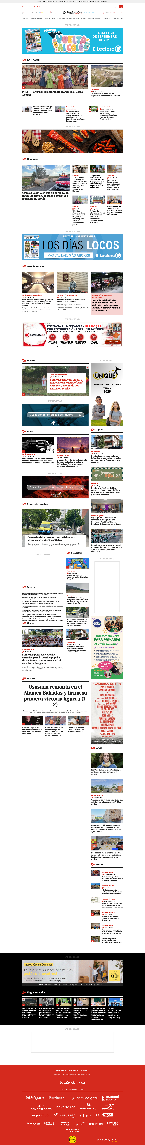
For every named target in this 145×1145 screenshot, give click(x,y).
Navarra (69, 18)
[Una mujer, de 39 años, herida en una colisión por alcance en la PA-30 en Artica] (107, 786)
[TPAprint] (96, 1123)
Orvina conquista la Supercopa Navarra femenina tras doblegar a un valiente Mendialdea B (112, 940)
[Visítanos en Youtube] (37, 6)
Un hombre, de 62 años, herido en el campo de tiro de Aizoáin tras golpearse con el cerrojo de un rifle (77, 600)
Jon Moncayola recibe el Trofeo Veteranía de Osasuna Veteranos (77, 730)
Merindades (61, 18)
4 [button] (56, 395)
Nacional (76, 18)
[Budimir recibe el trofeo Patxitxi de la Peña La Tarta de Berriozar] (95, 913)
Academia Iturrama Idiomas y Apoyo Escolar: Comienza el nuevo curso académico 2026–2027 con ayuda (63, 1013)
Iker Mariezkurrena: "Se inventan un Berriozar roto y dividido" (71, 300)
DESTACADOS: (41, 1)
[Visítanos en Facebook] (22, 6)
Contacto (76, 1070)
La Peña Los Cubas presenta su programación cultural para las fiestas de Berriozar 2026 (108, 115)
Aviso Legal (57, 1074)
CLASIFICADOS (91, 1)
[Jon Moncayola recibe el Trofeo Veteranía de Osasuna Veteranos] (78, 720)
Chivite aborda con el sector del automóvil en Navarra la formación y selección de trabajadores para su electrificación (41, 615)
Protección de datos (84, 1074)
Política (83, 18)
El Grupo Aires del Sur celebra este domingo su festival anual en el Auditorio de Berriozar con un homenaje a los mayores (72, 463)
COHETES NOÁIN (61, 1)
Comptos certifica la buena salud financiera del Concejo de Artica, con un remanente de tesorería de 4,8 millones (106, 828)
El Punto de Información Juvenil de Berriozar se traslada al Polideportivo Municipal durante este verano (97, 217)
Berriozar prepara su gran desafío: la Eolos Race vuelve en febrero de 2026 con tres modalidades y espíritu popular (112, 931)
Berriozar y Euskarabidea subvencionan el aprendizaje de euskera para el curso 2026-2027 (113, 185)
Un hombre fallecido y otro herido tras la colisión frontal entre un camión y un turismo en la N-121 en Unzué (42, 593)
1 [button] (49, 395)
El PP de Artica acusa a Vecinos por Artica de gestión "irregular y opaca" (106, 772)
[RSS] (39, 6)
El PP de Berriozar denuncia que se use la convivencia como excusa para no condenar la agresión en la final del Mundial (37, 302)
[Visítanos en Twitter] (25, 6)
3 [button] (54, 395)
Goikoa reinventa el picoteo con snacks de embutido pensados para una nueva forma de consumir (29, 1013)
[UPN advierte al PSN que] (27, 109)
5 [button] (59, 395)
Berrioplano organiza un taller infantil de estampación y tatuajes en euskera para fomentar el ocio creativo (106, 459)
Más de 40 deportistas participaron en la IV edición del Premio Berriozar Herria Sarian (112, 891)
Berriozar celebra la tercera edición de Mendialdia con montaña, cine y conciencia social (112, 905)
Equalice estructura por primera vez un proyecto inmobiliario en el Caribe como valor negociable (81, 1013)
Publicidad (84, 1070)
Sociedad (91, 18)
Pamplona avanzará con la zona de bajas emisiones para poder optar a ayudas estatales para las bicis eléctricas (106, 548)
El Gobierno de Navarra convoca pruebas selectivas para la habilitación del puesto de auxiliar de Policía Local (40, 602)
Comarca (40, 18)
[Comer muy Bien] (65, 1123)
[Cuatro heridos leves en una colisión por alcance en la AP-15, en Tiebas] (55, 528)
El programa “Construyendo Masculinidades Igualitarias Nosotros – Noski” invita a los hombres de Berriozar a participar (106, 521)
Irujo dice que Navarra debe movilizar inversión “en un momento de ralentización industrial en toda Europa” (42, 611)
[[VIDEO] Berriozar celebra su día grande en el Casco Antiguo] (55, 77)
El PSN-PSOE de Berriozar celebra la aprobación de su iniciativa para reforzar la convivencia (75, 117)
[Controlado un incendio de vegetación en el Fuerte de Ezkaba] (107, 76)
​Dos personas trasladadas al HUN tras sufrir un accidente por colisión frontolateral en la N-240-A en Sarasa (77, 622)
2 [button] (51, 395)
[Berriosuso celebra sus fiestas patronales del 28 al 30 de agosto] (77, 563)
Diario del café (118, 18)
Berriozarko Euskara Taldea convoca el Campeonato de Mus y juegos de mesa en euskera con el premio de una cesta (105, 491)
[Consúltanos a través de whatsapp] (32, 6)
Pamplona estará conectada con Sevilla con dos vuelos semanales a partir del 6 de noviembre (39, 598)
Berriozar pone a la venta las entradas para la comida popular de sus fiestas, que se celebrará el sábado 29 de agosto (41, 659)
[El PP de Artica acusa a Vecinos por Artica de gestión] (107, 760)
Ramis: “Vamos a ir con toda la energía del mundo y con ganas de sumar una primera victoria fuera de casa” (54, 731)
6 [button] (62, 395)
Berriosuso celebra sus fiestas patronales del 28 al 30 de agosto (77, 577)
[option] (72, 12)
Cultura (97, 18)
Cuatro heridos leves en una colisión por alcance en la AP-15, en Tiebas (51, 539)
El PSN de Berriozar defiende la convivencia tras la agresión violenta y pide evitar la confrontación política (79, 217)
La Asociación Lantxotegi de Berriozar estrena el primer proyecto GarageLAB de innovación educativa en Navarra (79, 184)
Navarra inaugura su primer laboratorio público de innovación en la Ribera (42, 606)
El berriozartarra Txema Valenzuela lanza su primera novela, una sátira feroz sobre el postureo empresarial (38, 461)
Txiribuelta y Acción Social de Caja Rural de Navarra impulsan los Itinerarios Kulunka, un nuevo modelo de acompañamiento (98, 1014)
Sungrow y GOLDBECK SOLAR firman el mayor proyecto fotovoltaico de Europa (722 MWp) (114, 1013)
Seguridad (72, 1074)
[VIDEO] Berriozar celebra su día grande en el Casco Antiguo (52, 93)
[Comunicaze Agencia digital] (72, 1082)
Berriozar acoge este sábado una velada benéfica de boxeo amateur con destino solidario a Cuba (112, 878)
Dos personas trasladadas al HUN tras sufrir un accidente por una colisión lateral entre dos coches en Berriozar (97, 181)
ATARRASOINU (71, 1)
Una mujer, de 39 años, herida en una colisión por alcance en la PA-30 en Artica (107, 802)
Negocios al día (50, 18)
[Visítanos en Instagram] (27, 6)
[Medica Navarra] (49, 1123)
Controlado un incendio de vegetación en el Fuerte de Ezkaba (105, 95)
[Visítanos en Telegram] (34, 6)
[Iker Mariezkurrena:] (72, 282)
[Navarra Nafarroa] (72, 1130)
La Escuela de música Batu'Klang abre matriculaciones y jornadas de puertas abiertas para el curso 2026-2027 (46, 1013)
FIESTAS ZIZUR (51, 1)
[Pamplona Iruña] (111, 1123)
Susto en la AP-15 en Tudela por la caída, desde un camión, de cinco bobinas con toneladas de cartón (45, 195)
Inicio (58, 1070)
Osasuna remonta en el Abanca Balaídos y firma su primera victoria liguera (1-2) (55, 695)
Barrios (33, 18)
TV (110, 18)
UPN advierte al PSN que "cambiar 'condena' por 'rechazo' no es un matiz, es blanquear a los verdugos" (43, 110)
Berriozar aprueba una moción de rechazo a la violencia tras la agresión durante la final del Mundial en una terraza (106, 305)
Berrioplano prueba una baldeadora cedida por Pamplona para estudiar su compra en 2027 (76, 649)
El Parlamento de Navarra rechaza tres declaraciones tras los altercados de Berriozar (114, 210)
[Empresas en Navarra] (33, 1123)
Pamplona (26, 18)
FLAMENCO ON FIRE (81, 1)
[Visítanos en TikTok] (30, 6)
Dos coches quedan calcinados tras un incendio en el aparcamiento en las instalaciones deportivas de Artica (106, 856)
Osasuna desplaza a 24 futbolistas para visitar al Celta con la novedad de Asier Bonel (32, 731)
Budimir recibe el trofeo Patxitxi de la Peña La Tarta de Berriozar (111, 918)
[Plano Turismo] (80, 1123)
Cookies (65, 1074)
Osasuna (105, 18)
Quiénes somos (66, 1070)
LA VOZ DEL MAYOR (102, 1)
